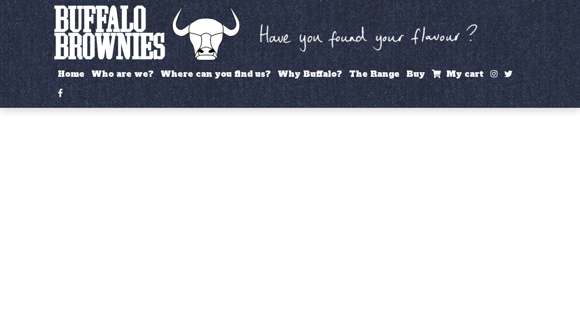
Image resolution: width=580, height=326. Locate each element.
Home (71, 73)
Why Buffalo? (310, 73)
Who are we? (122, 73)
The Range (374, 73)
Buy (415, 73)
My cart (462, 73)
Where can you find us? (215, 73)
